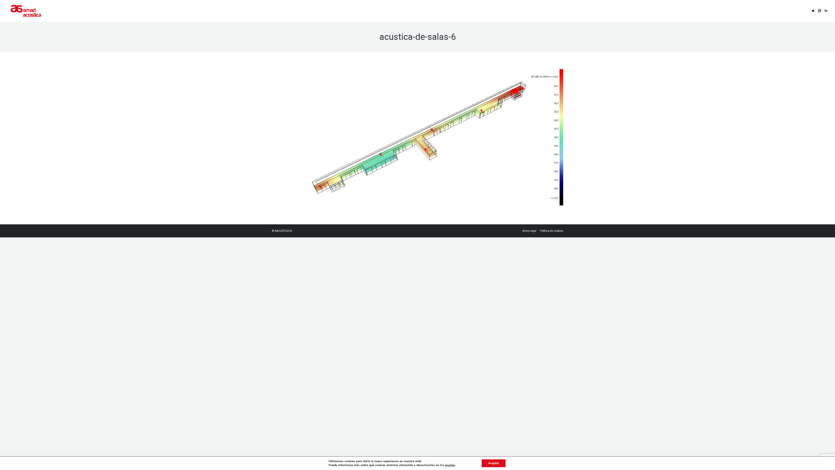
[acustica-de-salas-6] (417, 137)
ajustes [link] (450, 465)
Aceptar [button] (493, 463)
